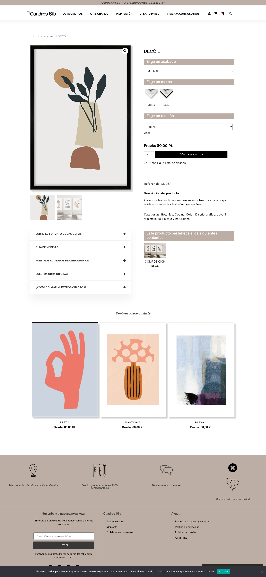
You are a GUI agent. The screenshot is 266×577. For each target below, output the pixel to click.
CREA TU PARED (149, 13)
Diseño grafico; (206, 214)
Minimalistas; (153, 219)
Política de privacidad (187, 526)
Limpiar (147, 132)
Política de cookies (185, 532)
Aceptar (223, 571)
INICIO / (37, 36)
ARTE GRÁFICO (99, 13)
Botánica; (168, 214)
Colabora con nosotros (120, 532)
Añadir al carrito (191, 154)
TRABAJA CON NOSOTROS (183, 13)
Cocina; (180, 214)
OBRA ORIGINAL (73, 13)
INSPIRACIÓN (124, 13)
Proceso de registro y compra (192, 521)
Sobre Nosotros (116, 521)
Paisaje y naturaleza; (176, 219)
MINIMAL (49, 36)
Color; (190, 214)
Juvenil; (222, 214)
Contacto (112, 526)
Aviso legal (181, 537)
